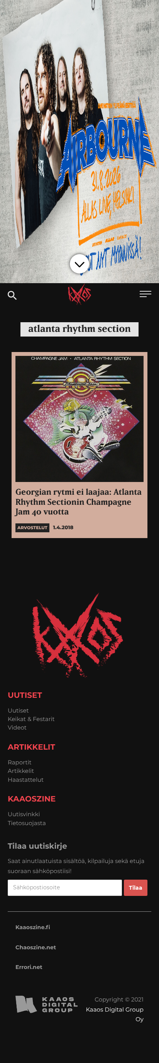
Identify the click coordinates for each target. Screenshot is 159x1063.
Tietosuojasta (27, 823)
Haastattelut (26, 779)
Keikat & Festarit (31, 719)
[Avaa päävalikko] (145, 295)
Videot (17, 727)
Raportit (20, 762)
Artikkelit (21, 770)
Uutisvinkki (24, 814)
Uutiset (18, 710)
